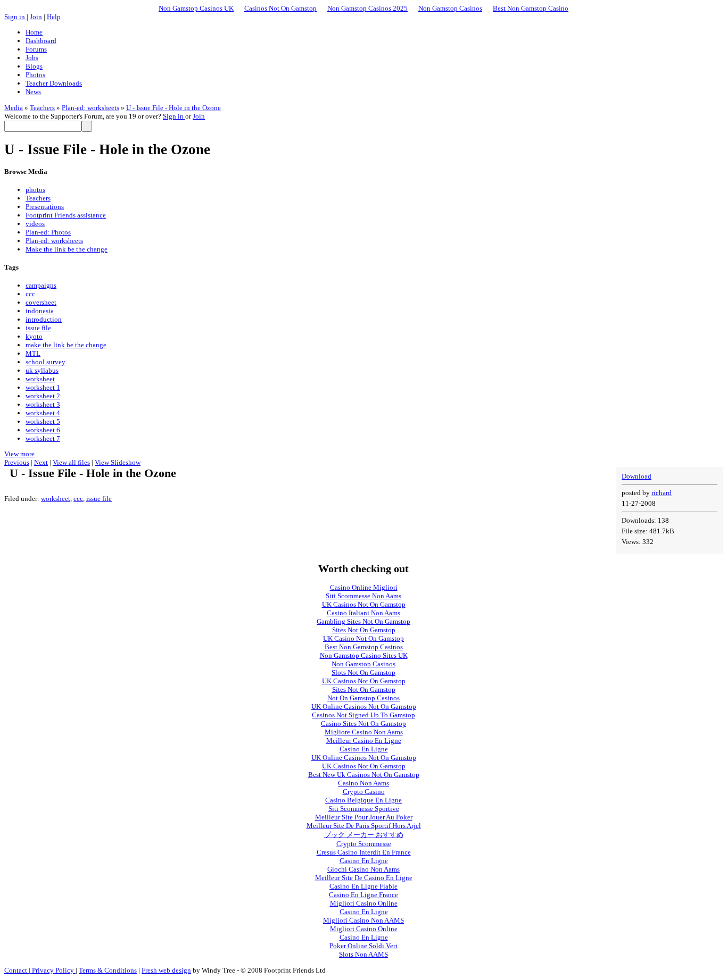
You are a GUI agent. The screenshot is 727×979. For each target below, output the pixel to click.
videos (35, 224)
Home (34, 32)
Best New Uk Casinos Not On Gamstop (363, 775)
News (33, 92)
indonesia (40, 311)
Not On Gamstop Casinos (363, 698)
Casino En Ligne (364, 749)
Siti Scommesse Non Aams (363, 596)
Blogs (34, 66)
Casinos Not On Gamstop (280, 8)
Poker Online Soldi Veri (363, 946)
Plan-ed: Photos (48, 232)
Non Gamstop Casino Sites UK (364, 655)
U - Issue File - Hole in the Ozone (173, 108)
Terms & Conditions (108, 970)
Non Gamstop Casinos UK (196, 8)
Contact (16, 970)
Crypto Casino (364, 792)
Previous (16, 462)
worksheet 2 (43, 396)
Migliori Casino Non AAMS (363, 920)
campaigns (41, 285)
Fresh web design (166, 970)
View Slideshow (118, 462)
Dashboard (41, 41)
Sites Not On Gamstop (363, 630)
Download (636, 476)
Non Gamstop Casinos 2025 (367, 8)
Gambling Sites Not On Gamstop (363, 621)
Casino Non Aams (363, 783)
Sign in (15, 17)
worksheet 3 (43, 404)
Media (13, 108)
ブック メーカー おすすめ (363, 835)
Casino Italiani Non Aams (363, 613)
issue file (38, 328)
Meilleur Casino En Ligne (363, 740)
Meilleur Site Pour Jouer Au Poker (363, 817)
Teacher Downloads (54, 83)
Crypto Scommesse (363, 844)
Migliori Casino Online (364, 903)
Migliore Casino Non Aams (364, 732)
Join (36, 17)
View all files (71, 462)
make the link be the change (66, 345)
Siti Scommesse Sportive (363, 809)
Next (41, 462)
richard (661, 493)
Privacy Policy (53, 970)
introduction (44, 319)
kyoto (34, 336)
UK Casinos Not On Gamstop (364, 604)
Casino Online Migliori (364, 587)
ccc (30, 294)
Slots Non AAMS (363, 954)
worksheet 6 (43, 430)
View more (19, 454)
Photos (35, 75)
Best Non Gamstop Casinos (364, 647)
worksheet (40, 379)
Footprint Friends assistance (66, 215)
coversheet (41, 302)
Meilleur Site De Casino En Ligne (363, 878)
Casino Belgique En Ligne (363, 800)
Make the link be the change (67, 249)
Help (54, 17)
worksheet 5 (43, 421)
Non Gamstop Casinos (450, 8)
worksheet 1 (43, 387)
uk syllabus (42, 370)
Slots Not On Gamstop (363, 672)
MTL (33, 353)
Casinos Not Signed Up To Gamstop (363, 715)
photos (35, 190)
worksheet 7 (43, 438)
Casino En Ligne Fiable (363, 886)
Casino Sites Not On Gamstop (363, 723)
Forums (36, 49)
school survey (45, 362)
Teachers (42, 108)
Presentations (45, 207)
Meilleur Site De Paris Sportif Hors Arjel (364, 826)
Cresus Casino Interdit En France (364, 852)
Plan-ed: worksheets (90, 108)
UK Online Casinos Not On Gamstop (363, 706)
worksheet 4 (43, 413)
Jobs (32, 58)
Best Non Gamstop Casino (530, 8)
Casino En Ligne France (363, 895)
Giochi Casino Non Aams (363, 869)
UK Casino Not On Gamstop (363, 638)
